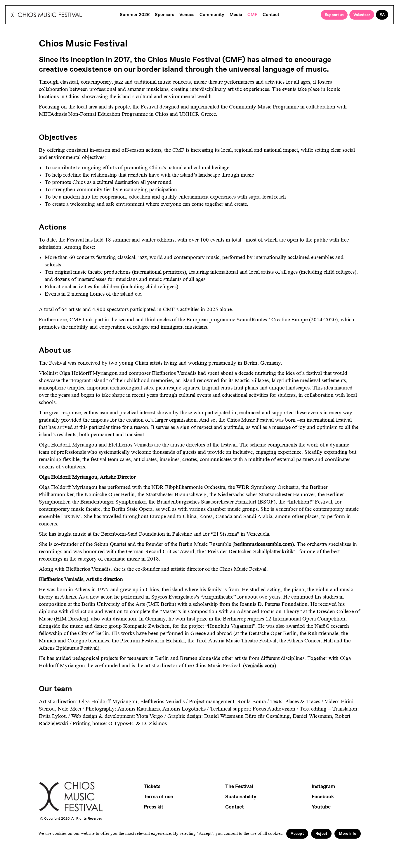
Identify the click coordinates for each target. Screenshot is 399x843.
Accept (297, 833)
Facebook (323, 796)
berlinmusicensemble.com (263, 544)
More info (347, 833)
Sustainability (240, 796)
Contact (234, 807)
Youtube (321, 807)
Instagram (323, 786)
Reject (321, 833)
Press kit (153, 807)
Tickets (152, 786)
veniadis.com (259, 666)
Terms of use (158, 796)
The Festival (239, 786)
